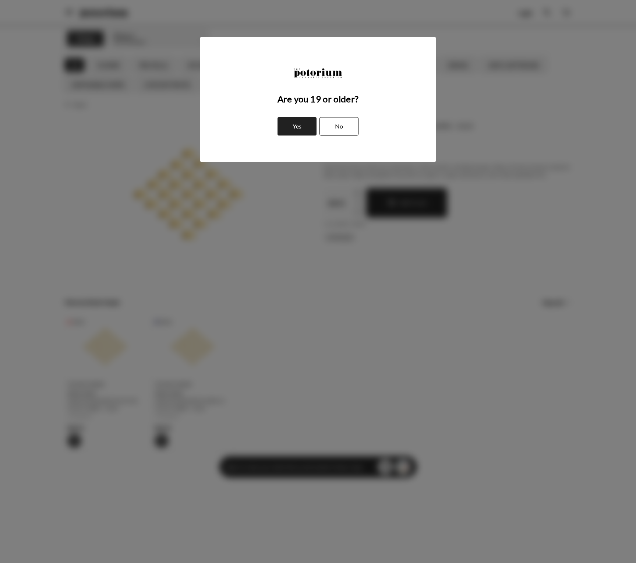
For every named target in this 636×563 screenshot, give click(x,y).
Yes (297, 126)
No (339, 126)
